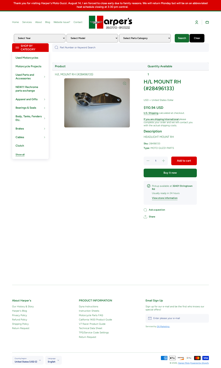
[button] (207, 22)
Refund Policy (19, 319)
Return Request (20, 328)
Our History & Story (23, 306)
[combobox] (130, 47)
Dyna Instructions (88, 306)
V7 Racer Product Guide (92, 323)
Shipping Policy (20, 323)
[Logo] (110, 22)
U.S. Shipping (151, 113)
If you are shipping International (161, 119)
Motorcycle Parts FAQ (91, 315)
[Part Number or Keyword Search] (55, 47)
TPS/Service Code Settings (94, 332)
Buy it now (170, 172)
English (51, 361)
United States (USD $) (26, 361)
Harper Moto (184, 363)
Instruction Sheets (89, 310)
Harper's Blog (19, 310)
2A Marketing (163, 326)
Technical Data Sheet (90, 328)
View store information (164, 198)
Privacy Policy (19, 315)
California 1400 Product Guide (95, 319)
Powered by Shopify (199, 363)
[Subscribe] (204, 318)
